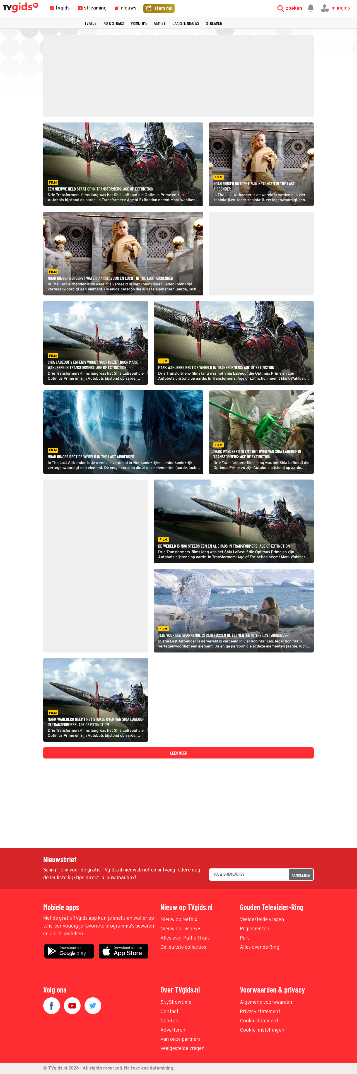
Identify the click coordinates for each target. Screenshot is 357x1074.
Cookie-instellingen (262, 1030)
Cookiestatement (259, 1021)
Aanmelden (301, 875)
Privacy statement (260, 1012)
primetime (139, 23)
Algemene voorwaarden (266, 1002)
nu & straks (113, 23)
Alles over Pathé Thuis (185, 938)
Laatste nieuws (185, 23)
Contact (169, 1012)
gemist (159, 23)
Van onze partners (180, 1039)
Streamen (214, 23)
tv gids (91, 23)
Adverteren (172, 1030)
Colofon (169, 1021)
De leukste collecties (183, 947)
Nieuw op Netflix (178, 920)
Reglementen (254, 929)
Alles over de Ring (259, 947)
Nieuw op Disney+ (180, 929)
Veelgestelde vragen (262, 920)
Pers (245, 938)
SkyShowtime (175, 1002)
